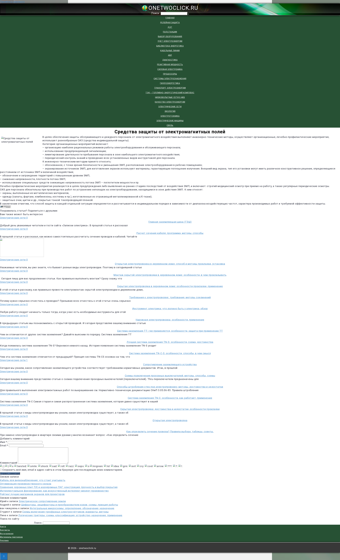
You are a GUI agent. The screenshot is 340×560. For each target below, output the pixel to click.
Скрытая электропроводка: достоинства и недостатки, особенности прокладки (170, 409)
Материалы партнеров (11, 537)
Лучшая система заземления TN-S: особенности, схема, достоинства (170, 342)
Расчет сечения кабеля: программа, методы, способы (170, 233)
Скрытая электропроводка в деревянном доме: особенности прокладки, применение (170, 286)
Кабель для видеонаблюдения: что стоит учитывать (32, 480)
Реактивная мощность (170, 64)
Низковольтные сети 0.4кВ (170, 97)
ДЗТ (170, 27)
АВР (170, 55)
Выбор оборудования (170, 36)
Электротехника (170, 116)
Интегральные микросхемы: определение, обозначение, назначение (72, 508)
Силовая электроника (169, 69)
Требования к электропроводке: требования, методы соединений (170, 297)
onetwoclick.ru (173, 8)
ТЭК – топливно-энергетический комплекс (170, 93)
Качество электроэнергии (170, 102)
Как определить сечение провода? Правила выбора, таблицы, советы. (170, 431)
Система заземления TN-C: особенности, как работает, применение (170, 398)
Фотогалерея (6, 534)
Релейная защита (170, 23)
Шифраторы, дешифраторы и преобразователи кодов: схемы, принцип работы (69, 504)
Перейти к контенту (12, 1)
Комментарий (8, 462)
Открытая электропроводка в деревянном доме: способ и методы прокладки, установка (170, 264)
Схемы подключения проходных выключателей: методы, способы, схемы (170, 375)
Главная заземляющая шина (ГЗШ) (170, 222)
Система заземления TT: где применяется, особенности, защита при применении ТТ (170, 331)
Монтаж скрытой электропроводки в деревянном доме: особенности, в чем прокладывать (170, 275)
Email (4, 445)
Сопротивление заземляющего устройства (170, 364)
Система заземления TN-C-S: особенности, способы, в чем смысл (170, 353)
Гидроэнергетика (170, 83)
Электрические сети (170, 107)
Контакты (5, 530)
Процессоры (170, 74)
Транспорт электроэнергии (170, 88)
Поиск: (156, 13)
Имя (3, 442)
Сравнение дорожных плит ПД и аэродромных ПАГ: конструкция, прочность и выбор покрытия (59, 487)
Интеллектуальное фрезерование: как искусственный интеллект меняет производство (54, 490)
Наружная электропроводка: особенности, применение (170, 319)
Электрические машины (170, 121)
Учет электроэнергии (170, 41)
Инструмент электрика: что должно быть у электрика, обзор (170, 308)
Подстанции (170, 32)
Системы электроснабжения (170, 79)
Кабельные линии (170, 51)
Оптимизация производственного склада (25, 483)
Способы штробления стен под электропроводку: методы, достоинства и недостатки (170, 387)
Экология (170, 111)
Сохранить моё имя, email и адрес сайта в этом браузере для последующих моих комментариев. (62, 470)
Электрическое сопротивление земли (42, 501)
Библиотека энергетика (170, 46)
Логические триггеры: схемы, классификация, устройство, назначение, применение (70, 515)
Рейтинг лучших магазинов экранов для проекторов (32, 494)
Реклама (4, 540)
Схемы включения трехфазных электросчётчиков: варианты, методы (65, 511)
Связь (170, 125)
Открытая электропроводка (170, 420)
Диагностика (170, 60)
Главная (169, 18)
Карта (3, 526)
